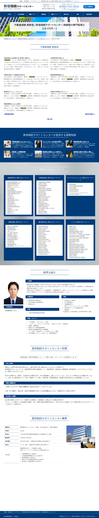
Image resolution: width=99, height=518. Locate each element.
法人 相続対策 (10, 188)
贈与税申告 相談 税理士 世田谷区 (77, 257)
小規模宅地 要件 (42, 195)
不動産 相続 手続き (43, 203)
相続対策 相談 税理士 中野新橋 (76, 247)
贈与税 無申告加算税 (43, 250)
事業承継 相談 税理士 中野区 (76, 252)
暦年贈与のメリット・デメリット (13, 91)
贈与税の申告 (41, 233)
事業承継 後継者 (11, 228)
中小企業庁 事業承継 (12, 233)
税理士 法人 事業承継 (12, 226)
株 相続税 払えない (12, 205)
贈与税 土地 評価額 (43, 249)
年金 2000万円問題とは (75, 194)
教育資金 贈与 (41, 236)
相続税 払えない (11, 213)
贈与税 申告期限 (42, 237)
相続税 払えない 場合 (12, 209)
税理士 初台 (72, 242)
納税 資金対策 (72, 184)
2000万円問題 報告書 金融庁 (76, 186)
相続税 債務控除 (11, 203)
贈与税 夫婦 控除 (42, 234)
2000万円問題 (72, 187)
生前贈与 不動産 (42, 183)
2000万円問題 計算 (74, 189)
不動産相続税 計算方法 (43, 205)
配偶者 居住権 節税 (43, 206)
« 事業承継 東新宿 (9, 114)
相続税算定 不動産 (42, 213)
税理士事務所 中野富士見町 (76, 233)
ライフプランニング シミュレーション (78, 192)
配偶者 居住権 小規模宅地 (44, 188)
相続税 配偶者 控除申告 (13, 200)
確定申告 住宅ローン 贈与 (44, 241)
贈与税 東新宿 (72, 228)
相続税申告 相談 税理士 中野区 (76, 250)
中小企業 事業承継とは (12, 237)
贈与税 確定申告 (42, 244)
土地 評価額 (41, 209)
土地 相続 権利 (41, 191)
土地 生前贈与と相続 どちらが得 (46, 208)
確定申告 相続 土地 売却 (44, 196)
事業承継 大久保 (73, 229)
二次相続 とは (10, 196)
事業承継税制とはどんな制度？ (12, 104)
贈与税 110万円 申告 (43, 228)
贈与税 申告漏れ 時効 (43, 239)
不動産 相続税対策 (42, 185)
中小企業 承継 (10, 242)
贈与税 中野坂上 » (90, 114)
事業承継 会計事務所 (12, 236)
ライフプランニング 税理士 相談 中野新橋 (79, 234)
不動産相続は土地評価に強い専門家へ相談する (17, 58)
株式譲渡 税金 (10, 241)
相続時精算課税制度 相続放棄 (14, 191)
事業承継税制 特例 (11, 244)
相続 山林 (9, 208)
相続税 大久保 (72, 226)
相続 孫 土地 (41, 201)
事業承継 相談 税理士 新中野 (76, 231)
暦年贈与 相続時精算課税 (13, 206)
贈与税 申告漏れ (42, 229)
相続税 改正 (10, 195)
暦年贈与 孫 (10, 211)
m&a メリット (10, 231)
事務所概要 (89, 14)
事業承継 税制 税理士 (12, 239)
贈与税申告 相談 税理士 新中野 (76, 246)
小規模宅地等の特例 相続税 (45, 190)
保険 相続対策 (10, 198)
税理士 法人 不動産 (43, 198)
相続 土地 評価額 (42, 211)
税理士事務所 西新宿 (74, 241)
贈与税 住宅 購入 (42, 247)
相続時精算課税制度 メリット (14, 182)
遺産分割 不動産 (42, 193)
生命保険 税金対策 (73, 191)
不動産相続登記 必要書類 (44, 182)
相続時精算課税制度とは (57, 74)
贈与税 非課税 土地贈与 (44, 231)
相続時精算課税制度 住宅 (13, 183)
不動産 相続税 (10, 201)
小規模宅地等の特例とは (57, 58)
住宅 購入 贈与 (41, 242)
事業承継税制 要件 (11, 229)
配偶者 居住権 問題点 (43, 200)
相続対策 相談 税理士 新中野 (76, 244)
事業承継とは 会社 (11, 234)
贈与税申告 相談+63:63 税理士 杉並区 (78, 249)
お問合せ (90, 6)
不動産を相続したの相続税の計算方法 (14, 74)
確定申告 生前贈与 (42, 246)
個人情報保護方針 (8, 516)
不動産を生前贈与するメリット (59, 91)
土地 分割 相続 (41, 187)
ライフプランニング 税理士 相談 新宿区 (79, 237)
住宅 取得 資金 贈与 (43, 226)
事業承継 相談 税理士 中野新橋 (76, 236)
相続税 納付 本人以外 (12, 185)
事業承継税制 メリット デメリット (15, 246)
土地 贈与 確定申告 (43, 254)
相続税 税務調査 (11, 190)
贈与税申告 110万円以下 (44, 252)
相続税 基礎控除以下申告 (13, 193)
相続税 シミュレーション (13, 187)
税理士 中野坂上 (73, 255)
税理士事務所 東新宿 (74, 239)
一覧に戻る (49, 119)
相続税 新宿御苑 (73, 254)
